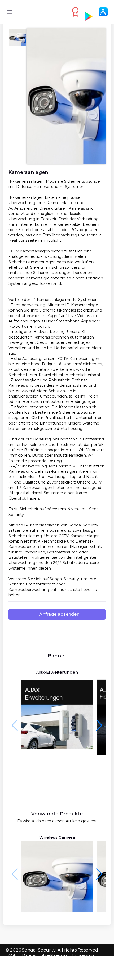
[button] (99, 725)
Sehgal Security (38, 950)
